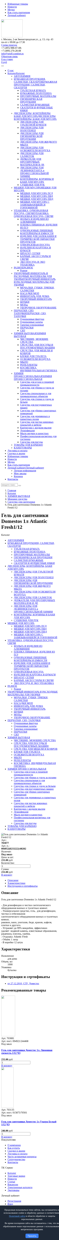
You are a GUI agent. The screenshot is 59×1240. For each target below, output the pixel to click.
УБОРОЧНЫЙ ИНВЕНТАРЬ (36, 299)
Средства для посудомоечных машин (34, 789)
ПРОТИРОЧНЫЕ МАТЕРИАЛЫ (38, 96)
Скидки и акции (16, 453)
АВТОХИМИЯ (22, 76)
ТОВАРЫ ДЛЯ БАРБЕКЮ (28, 445)
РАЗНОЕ (18, 267)
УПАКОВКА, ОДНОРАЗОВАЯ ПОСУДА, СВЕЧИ (31, 212)
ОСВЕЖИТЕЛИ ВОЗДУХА (35, 359)
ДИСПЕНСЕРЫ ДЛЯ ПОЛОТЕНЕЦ (32, 129)
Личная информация (25, 470)
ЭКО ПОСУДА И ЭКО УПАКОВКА (32, 263)
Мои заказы (20, 473)
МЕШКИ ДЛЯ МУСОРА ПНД (36, 199)
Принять (32, 1236)
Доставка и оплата (17, 450)
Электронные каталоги (20, 1187)
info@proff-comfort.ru (12, 53)
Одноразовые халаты (31, 322)
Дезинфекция (27, 430)
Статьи (11, 1181)
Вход (10, 1204)
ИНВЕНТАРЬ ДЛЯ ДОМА (34, 296)
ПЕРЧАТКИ (27, 327)
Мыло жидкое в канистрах (34, 433)
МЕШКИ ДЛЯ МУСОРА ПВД (36, 196)
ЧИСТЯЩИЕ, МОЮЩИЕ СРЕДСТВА (35, 740)
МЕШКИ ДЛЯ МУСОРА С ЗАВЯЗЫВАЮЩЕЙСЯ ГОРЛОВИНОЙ (34, 205)
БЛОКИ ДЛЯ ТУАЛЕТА (33, 356)
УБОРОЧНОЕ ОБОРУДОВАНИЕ (38, 307)
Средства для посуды (31, 442)
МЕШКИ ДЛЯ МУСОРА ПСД (36, 193)
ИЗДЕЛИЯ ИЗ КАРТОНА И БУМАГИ (35, 674)
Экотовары (13, 1190)
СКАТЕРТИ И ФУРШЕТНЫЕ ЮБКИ (34, 563)
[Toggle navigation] (2, 65)
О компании (14, 1145)
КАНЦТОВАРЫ (23, 447)
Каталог (12, 73)
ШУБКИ (24, 302)
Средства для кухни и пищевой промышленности (37, 383)
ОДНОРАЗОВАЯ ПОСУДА (35, 244)
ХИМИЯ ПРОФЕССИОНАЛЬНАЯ (28, 375)
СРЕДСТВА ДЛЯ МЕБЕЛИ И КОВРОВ (35, 749)
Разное (23, 270)
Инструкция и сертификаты (23, 886)
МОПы (24, 304)
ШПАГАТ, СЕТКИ (30, 253)
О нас (11, 70)
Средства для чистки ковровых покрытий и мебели (36, 423)
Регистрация (14, 1201)
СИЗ (22, 330)
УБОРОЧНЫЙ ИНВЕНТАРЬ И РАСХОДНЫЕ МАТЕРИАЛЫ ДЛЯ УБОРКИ (33, 276)
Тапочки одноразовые (32, 324)
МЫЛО (24, 362)
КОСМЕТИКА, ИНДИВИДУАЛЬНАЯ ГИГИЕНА (38, 369)
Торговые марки (16, 1176)
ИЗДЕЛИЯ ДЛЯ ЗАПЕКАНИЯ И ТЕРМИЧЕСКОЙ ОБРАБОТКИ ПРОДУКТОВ (38, 239)
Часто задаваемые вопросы (22, 1156)
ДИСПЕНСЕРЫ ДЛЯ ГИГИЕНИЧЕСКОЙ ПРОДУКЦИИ (32, 136)
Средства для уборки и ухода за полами (35, 777)
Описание (13, 880)
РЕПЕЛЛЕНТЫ (28, 364)
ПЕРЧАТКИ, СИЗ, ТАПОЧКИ (24, 312)
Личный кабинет (17, 15)
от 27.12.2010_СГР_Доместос (23, 983)
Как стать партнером (19, 12)
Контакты (13, 479)
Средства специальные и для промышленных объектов (35, 395)
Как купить (14, 1148)
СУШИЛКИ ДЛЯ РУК (32, 184)
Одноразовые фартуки (32, 319)
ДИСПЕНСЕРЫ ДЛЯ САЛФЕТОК (32, 155)
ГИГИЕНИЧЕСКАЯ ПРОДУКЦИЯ (31, 100)
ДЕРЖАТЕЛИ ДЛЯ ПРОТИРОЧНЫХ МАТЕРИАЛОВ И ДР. (32, 162)
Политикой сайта (17, 1216)
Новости (12, 6)
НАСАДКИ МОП (29, 293)
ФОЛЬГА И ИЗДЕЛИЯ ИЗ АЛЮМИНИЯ (34, 220)
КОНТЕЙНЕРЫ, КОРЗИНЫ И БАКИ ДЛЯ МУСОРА (37, 180)
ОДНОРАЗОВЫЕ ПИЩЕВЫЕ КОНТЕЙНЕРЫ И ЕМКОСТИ (36, 232)
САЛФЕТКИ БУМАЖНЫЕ (35, 104)
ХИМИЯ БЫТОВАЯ (25, 333)
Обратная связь (9, 56)
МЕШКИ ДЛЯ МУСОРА (27, 187)
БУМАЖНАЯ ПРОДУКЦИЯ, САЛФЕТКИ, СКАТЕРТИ (30, 80)
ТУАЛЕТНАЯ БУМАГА (33, 90)
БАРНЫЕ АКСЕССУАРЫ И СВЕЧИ (34, 680)
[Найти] (19, 485)
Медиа (11, 9)
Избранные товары (18, 4)
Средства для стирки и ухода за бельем (35, 786)
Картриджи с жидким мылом (35, 427)
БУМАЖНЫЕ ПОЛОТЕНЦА (36, 93)
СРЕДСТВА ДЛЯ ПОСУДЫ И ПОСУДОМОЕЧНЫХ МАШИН (37, 346)
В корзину (6, 1065)
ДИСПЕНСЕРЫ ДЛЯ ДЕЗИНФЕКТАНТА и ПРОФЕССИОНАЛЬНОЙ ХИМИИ (34, 172)
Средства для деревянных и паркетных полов (35, 417)
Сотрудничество (16, 1159)
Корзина (18, 476)
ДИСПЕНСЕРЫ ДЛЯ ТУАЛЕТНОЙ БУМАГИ (33, 123)
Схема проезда (9, 45)
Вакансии (13, 1184)
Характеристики (16, 883)
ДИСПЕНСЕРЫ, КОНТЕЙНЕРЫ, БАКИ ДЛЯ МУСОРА (32, 115)
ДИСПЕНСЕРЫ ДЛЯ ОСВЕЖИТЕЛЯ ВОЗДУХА (35, 149)
